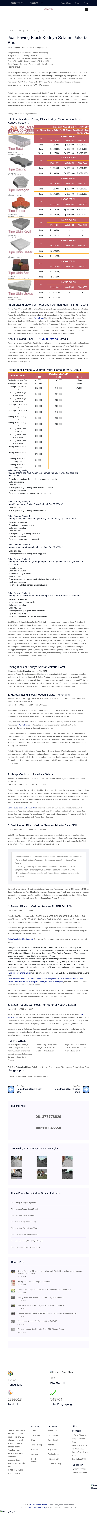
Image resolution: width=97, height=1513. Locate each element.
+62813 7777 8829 (79, 1469)
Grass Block (53, 1440)
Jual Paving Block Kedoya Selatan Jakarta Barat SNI (30, 58)
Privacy (86, 3)
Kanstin (51, 1445)
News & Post (66, 3)
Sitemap (34, 1454)
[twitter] (81, 1076)
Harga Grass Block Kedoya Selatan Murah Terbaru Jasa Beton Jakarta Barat (75, 1048)
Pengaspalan (53, 1459)
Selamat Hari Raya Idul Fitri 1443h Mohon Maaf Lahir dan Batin (44, 1290)
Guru (29, 1508)
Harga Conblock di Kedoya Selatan (22, 56)
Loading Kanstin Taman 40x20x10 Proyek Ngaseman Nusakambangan (47, 1313)
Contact (34, 1450)
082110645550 (48, 1128)
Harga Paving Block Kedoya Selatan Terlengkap (28, 53)
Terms (77, 3)
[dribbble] (85, 1076)
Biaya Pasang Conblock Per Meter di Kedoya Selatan (30, 64)
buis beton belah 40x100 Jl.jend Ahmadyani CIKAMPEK (41, 1305)
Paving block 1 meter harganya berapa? (23, 114)
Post (33, 1440)
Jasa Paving (36, 1445)
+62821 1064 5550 (79, 1473)
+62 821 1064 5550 (35, 3)
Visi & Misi (35, 1435)
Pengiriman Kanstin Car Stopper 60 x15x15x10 (37, 1321)
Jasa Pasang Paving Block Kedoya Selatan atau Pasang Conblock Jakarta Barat (47, 1048)
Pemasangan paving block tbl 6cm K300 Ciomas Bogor (41, 1329)
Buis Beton (52, 1431)
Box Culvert (53, 1435)
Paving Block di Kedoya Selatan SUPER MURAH (29, 61)
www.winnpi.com (39, 1508)
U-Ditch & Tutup (54, 1464)
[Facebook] (78, 1076)
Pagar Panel (53, 1450)
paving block (30, 677)
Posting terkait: (14, 67)
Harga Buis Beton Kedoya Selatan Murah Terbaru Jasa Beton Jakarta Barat (57, 1067)
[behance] (88, 1076)
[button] (86, 9)
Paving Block (53, 1454)
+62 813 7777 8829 (16, 3)
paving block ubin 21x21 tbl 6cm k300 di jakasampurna (41, 1298)
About (33, 1431)
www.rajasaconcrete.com (38, 1505)
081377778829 (48, 1117)
